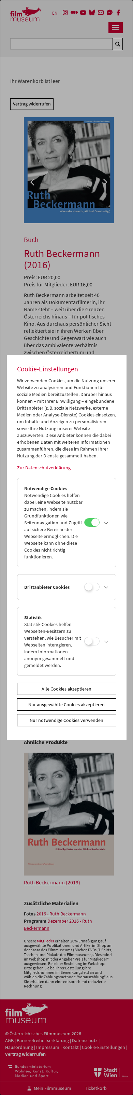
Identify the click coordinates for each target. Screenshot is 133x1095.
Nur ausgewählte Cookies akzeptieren (66, 704)
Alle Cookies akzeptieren (66, 689)
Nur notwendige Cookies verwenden (66, 720)
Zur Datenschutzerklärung (44, 468)
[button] (106, 522)
